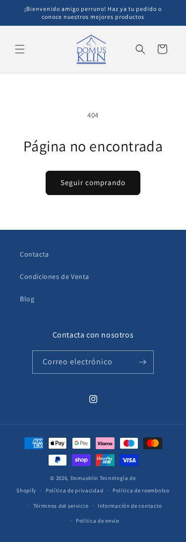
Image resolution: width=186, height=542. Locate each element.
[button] (20, 49)
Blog (27, 298)
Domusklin (84, 477)
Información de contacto (130, 505)
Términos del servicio (61, 505)
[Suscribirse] (142, 362)
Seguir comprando (93, 182)
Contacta (34, 254)
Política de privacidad (74, 490)
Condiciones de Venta (54, 276)
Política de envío (98, 520)
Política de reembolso (141, 490)
